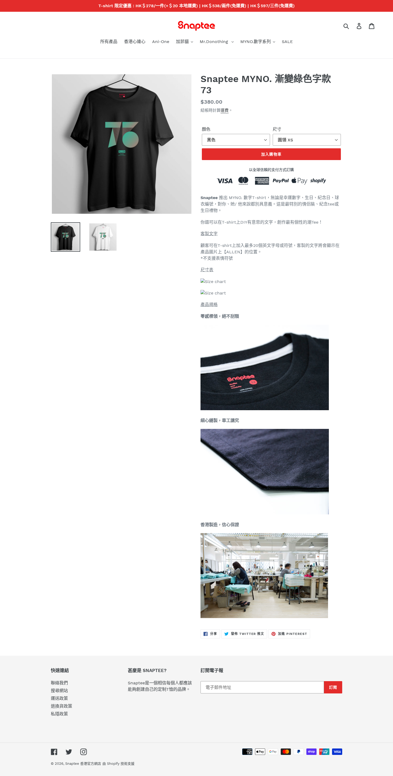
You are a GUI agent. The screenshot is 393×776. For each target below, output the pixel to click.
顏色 (206, 129)
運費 (225, 110)
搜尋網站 (59, 690)
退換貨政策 (61, 706)
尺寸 (277, 129)
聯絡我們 (59, 682)
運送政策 (59, 698)
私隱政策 (59, 713)
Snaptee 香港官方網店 (83, 764)
